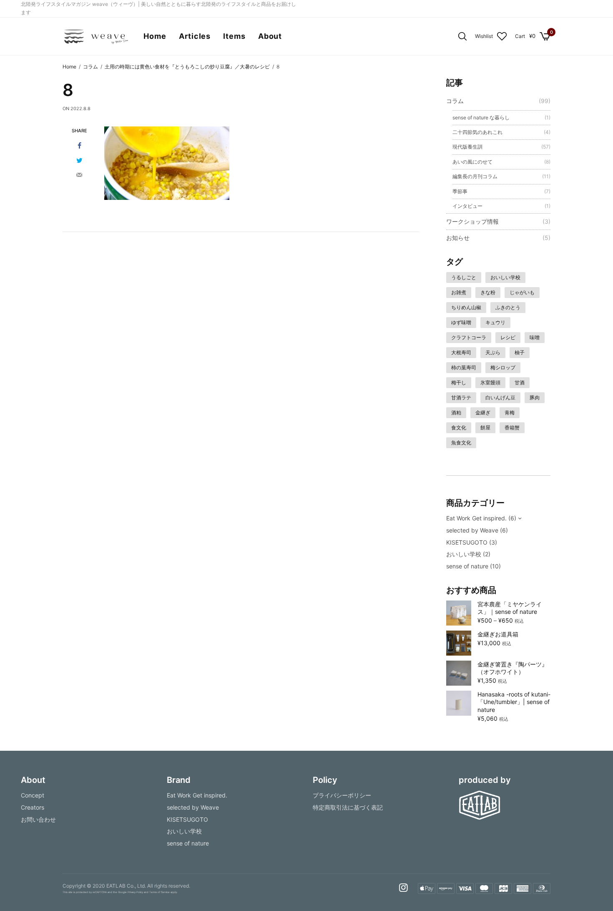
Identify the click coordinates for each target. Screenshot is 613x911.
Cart (520, 36)
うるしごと (463, 277)
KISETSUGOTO (466, 542)
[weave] (96, 36)
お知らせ (458, 237)
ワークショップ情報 (472, 221)
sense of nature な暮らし (481, 117)
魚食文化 (461, 442)
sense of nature (467, 566)
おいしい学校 (505, 277)
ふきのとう (507, 307)
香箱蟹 (512, 427)
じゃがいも (522, 292)
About (270, 36)
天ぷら (492, 352)
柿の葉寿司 (463, 367)
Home (154, 36)
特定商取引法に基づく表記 (348, 806)
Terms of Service (159, 892)
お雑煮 (458, 292)
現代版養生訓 (467, 147)
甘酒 (520, 382)
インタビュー (467, 206)
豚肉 (535, 397)
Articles (195, 36)
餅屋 (485, 427)
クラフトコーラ (468, 337)
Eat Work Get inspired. (476, 518)
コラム (455, 100)
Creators (32, 806)
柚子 (520, 352)
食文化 (458, 427)
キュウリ (495, 322)
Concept (32, 795)
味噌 (535, 337)
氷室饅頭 (490, 382)
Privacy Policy (135, 892)
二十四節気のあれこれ (477, 132)
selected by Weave (472, 530)
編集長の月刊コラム (474, 176)
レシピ (507, 337)
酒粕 (456, 412)
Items (234, 36)
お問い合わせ (38, 819)
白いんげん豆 (500, 397)
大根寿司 (461, 352)
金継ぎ (482, 412)
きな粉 (487, 292)
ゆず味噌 (461, 322)
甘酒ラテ (461, 397)
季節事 (459, 191)
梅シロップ (502, 367)
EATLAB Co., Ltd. (126, 886)
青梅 (510, 412)
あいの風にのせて (472, 162)
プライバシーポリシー (342, 795)
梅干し (458, 382)
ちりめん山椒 (466, 307)
